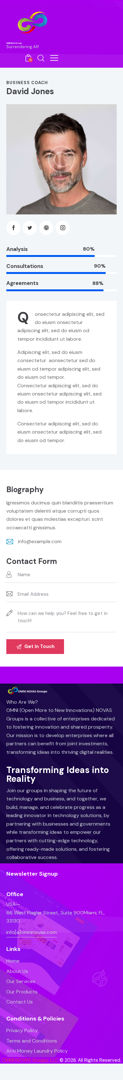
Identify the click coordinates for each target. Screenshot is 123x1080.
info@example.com (40, 541)
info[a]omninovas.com (31, 932)
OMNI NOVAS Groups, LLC (30, 1060)
